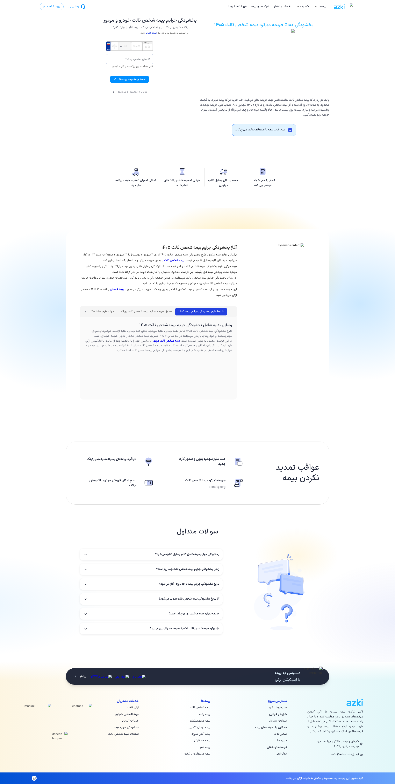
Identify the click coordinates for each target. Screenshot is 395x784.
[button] (151, 554)
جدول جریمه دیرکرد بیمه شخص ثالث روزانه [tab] (146, 311)
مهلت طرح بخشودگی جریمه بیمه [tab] (95, 311)
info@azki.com (341, 754)
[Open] (121, 46)
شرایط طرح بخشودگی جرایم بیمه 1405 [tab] (201, 311)
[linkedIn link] (34, 778)
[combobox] (125, 46)
